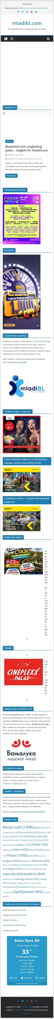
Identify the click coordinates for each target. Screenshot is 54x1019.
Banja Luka (18, 827)
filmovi (19, 836)
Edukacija (9, 141)
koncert (43, 840)
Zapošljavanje (27, 891)
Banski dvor (42, 827)
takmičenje (8, 879)
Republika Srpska (34, 865)
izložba (18, 840)
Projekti (26, 861)
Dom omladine (29, 832)
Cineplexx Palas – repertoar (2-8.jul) (46, 677)
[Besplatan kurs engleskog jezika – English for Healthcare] (27, 124)
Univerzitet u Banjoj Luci (19, 883)
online (20, 849)
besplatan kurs (12, 159)
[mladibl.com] (6, 39)
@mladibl (13, 920)
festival (8, 836)
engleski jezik (23, 159)
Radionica (41, 860)
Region (7, 865)
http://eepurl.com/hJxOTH (34, 812)
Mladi (40, 844)
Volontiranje (11, 887)
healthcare (38, 159)
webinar (27, 886)
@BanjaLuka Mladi (18, 925)
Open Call (36, 849)
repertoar (18, 865)
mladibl (20, 155)
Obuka (7, 850)
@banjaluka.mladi (18, 910)
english (30, 159)
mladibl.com (27, 23)
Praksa (42, 856)
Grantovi (8, 840)
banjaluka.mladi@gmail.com (15, 783)
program (11, 860)
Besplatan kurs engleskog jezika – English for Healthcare (26, 148)
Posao (17, 855)
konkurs (24, 844)
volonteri (36, 883)
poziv (32, 855)
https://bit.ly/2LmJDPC (17, 362)
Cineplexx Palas (10, 832)
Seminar (27, 869)
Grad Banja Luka (35, 836)
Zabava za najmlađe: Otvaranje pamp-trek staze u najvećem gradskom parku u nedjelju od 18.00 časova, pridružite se (46, 606)
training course (27, 879)
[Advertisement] (27, 77)
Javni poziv (30, 840)
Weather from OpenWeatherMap (27, 983)
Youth (38, 887)
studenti (34, 874)
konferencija (9, 845)
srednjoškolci (39, 869)
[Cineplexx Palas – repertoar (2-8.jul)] (23, 672)
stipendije (13, 874)
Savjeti (14, 868)
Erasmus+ (45, 832)
